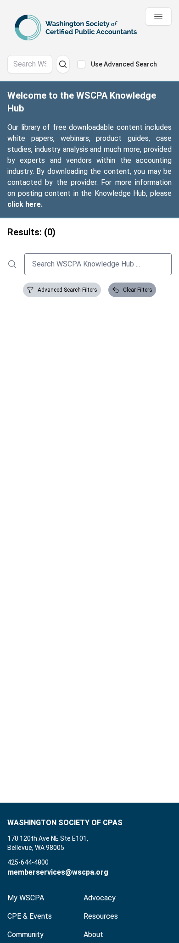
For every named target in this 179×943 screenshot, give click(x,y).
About (93, 934)
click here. (25, 204)
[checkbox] (81, 64)
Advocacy (100, 897)
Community (25, 934)
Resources (101, 916)
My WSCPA (25, 897)
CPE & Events (29, 916)
